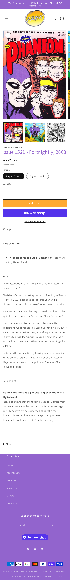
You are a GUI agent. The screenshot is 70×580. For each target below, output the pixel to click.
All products (13, 472)
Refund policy (61, 571)
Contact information (53, 576)
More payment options (35, 221)
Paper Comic (13, 176)
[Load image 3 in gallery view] (56, 132)
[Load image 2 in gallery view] (35, 132)
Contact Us (13, 503)
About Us (12, 480)
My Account (13, 488)
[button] (7, 18)
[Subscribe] (52, 525)
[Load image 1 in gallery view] (13, 132)
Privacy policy (34, 576)
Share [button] (9, 444)
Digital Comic (37, 176)
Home (10, 465)
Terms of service (18, 576)
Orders (10, 495)
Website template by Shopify (38, 571)
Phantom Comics (17, 571)
